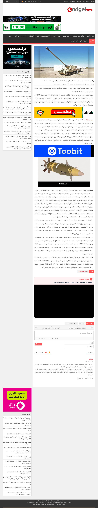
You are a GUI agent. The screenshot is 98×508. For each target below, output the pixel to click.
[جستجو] (7, 1)
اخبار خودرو (66, 36)
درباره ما (93, 1)
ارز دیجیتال (74, 41)
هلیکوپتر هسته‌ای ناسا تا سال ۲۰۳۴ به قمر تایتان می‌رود (17, 447)
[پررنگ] (36, 339)
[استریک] (44, 339)
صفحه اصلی (90, 36)
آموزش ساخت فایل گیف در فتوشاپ (50, 327)
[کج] (39, 339)
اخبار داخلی (83, 41)
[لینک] (58, 339)
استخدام (66, 1)
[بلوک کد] (55, 339)
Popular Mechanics (83, 271)
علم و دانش (56, 36)
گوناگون (31, 36)
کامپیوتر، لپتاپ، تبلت (43, 36)
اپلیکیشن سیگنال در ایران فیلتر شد (77, 327)
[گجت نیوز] (80, 13)
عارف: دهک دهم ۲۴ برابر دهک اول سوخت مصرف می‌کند (17, 122)
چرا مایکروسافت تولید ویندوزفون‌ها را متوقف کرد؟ (19, 434)
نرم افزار (16, 36)
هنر (10, 36)
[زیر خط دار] (42, 339)
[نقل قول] (52, 339)
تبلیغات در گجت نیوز (75, 1)
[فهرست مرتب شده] (47, 339)
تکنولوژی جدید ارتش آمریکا (72, 323)
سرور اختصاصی (50, 504)
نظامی (92, 41)
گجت (23, 36)
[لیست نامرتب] (50, 339)
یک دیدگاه (89, 84)
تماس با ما (86, 1)
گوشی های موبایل (78, 36)
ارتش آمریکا (81, 323)
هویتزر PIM (89, 120)
